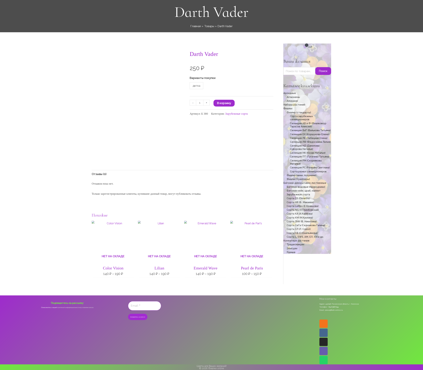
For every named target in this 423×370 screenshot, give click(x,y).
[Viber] (323, 351)
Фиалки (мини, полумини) (301, 175)
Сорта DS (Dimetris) (298, 198)
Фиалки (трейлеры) (298, 179)
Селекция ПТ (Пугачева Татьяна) (309, 156)
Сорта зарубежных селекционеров (301, 118)
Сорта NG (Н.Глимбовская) (303, 209)
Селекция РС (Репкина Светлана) (310, 167)
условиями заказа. (87, 307)
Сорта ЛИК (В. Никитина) (302, 221)
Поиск (323, 71)
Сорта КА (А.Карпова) (300, 213)
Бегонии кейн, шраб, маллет (304, 190)
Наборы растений (294, 104)
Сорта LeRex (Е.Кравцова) (303, 206)
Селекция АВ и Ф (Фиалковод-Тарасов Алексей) (308, 125)
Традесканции (295, 244)
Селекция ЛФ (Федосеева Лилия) (310, 141)
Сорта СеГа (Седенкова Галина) (306, 225)
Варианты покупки (202, 78)
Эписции (292, 248)
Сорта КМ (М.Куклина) (300, 217)
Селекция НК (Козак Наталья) (308, 152)
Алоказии (292, 100)
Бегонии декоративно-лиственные (304, 182)
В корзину (224, 103)
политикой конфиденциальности (68, 307)
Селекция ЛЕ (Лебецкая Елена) (308, 138)
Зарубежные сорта (236, 113)
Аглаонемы (293, 97)
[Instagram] (323, 342)
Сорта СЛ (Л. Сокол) (299, 229)
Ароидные (289, 93)
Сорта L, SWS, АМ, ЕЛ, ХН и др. (305, 236)
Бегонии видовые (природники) (306, 186)
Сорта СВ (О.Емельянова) (302, 233)
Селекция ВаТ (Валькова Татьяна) (310, 130)
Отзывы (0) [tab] (99, 174)
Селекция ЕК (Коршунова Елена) (309, 134)
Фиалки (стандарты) (299, 112)
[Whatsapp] (323, 360)
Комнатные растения (296, 240)
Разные (291, 252)
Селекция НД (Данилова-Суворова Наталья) (305, 147)
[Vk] (323, 333)
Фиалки (287, 108)
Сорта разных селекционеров (308, 171)
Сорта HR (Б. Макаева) (300, 202)
